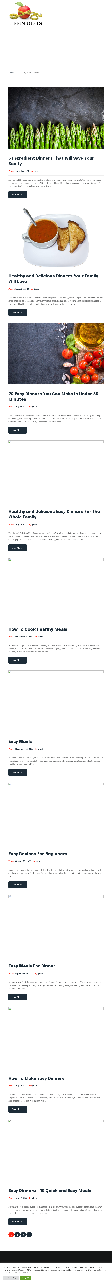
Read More (17, 194)
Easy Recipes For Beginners (37, 854)
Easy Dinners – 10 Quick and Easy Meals (49, 1191)
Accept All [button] (25, 1278)
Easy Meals (20, 742)
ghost (36, 171)
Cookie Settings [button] (11, 1278)
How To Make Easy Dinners (36, 1078)
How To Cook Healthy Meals (37, 629)
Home (11, 73)
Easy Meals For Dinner (31, 966)
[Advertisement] (56, 49)
